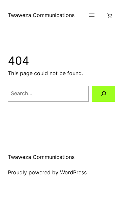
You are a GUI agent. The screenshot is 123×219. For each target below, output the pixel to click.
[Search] (103, 94)
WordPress (73, 172)
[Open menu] (92, 15)
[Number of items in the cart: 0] (109, 15)
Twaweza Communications (41, 15)
